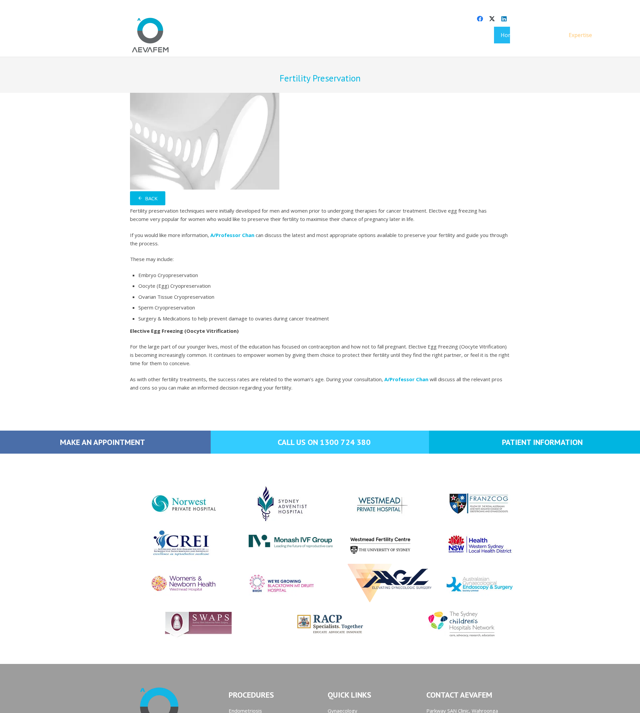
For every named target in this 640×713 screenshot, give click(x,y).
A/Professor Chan (232, 235)
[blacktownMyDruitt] (270, 584)
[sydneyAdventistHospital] (270, 504)
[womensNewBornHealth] (172, 584)
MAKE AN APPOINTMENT (102, 442)
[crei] (172, 544)
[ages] (468, 584)
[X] (492, 19)
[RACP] (320, 624)
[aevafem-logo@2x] (150, 35)
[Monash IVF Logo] (270, 536)
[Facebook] (480, 19)
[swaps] (188, 624)
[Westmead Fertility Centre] (369, 544)
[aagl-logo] (369, 583)
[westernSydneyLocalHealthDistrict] (468, 544)
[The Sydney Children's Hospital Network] (451, 624)
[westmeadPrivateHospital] (369, 504)
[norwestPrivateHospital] (172, 504)
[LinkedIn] (504, 19)
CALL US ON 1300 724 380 (324, 442)
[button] (597, 35)
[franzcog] (468, 504)
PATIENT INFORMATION (542, 442)
